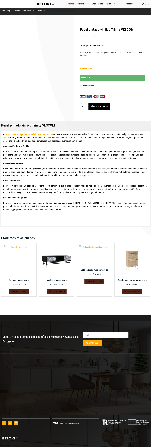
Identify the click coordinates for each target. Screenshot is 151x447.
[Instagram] (10, 423)
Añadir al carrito (99, 106)
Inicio (3, 11)
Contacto (118, 4)
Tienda (71, 4)
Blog (109, 4)
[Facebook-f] (4, 423)
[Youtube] (16, 423)
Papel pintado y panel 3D (36, 11)
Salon (24, 11)
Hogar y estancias (13, 11)
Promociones (83, 4)
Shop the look (98, 4)
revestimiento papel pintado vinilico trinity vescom (29, 134)
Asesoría (129, 4)
